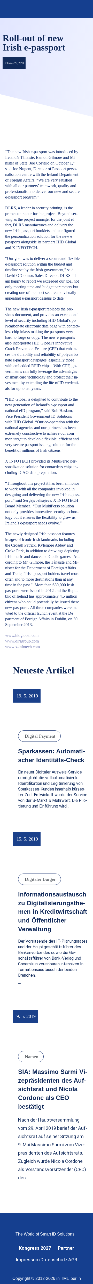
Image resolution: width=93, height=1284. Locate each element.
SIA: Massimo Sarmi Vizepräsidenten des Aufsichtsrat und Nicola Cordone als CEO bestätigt (52, 1089)
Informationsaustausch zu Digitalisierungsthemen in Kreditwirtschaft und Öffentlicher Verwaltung (52, 911)
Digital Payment (40, 736)
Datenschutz (54, 1259)
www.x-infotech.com (22, 647)
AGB (72, 1259)
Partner (66, 1248)
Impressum (28, 1259)
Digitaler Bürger (40, 879)
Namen (31, 1056)
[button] (82, 9)
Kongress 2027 (35, 1248)
